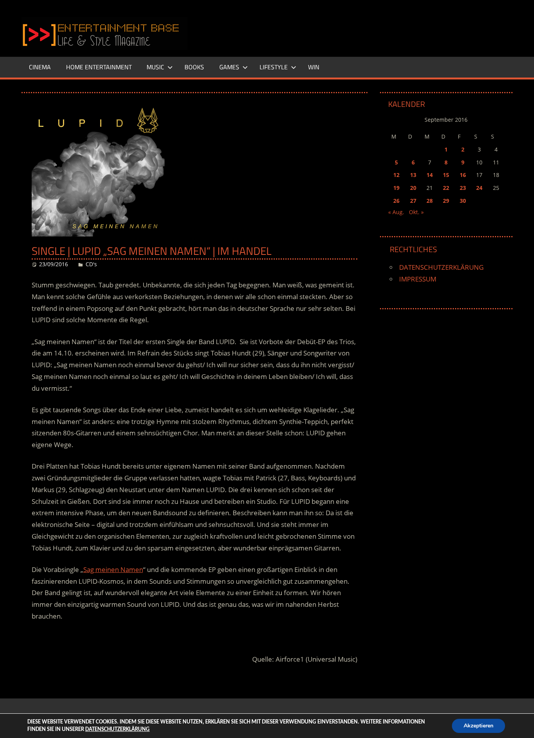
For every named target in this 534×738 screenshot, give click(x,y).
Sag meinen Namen (113, 569)
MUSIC (155, 67)
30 (463, 200)
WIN (313, 67)
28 (429, 200)
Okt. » (416, 212)
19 (396, 187)
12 (396, 175)
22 (446, 187)
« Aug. (396, 212)
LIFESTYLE (274, 67)
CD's (91, 264)
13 (413, 175)
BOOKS (194, 67)
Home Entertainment (99, 67)
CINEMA (40, 67)
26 (396, 200)
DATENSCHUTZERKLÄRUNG (441, 267)
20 (413, 187)
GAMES (229, 67)
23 (463, 187)
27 (413, 200)
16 (463, 175)
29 (446, 200)
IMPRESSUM (417, 278)
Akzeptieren (478, 725)
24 (479, 187)
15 (446, 175)
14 (429, 175)
